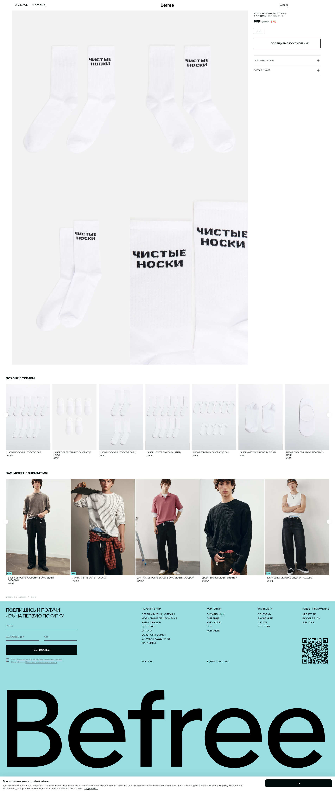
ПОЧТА (9, 625)
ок (299, 783)
